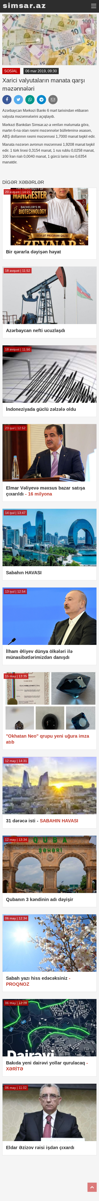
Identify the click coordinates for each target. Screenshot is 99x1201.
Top (92, 1187)
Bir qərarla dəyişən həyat (33, 251)
